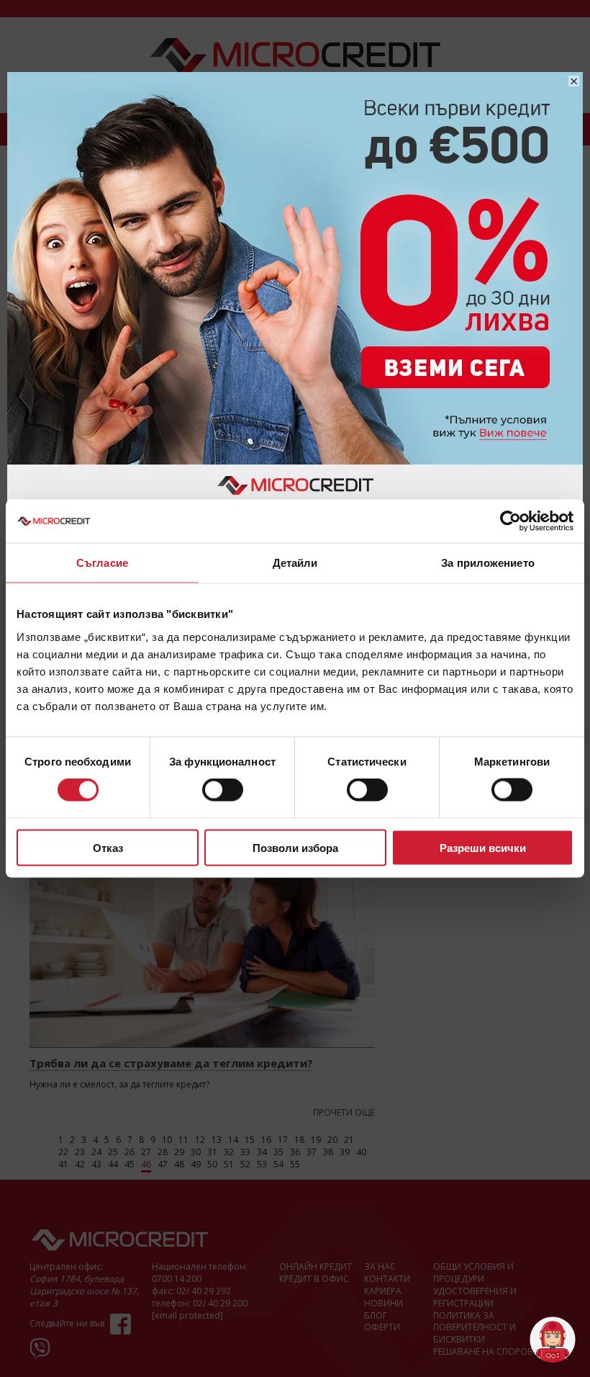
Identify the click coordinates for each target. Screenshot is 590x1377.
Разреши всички (483, 847)
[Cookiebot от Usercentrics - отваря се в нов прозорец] (510, 521)
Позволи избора (295, 847)
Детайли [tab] (295, 563)
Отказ (108, 847)
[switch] (222, 790)
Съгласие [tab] (102, 563)
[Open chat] (553, 1340)
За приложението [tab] (488, 563)
